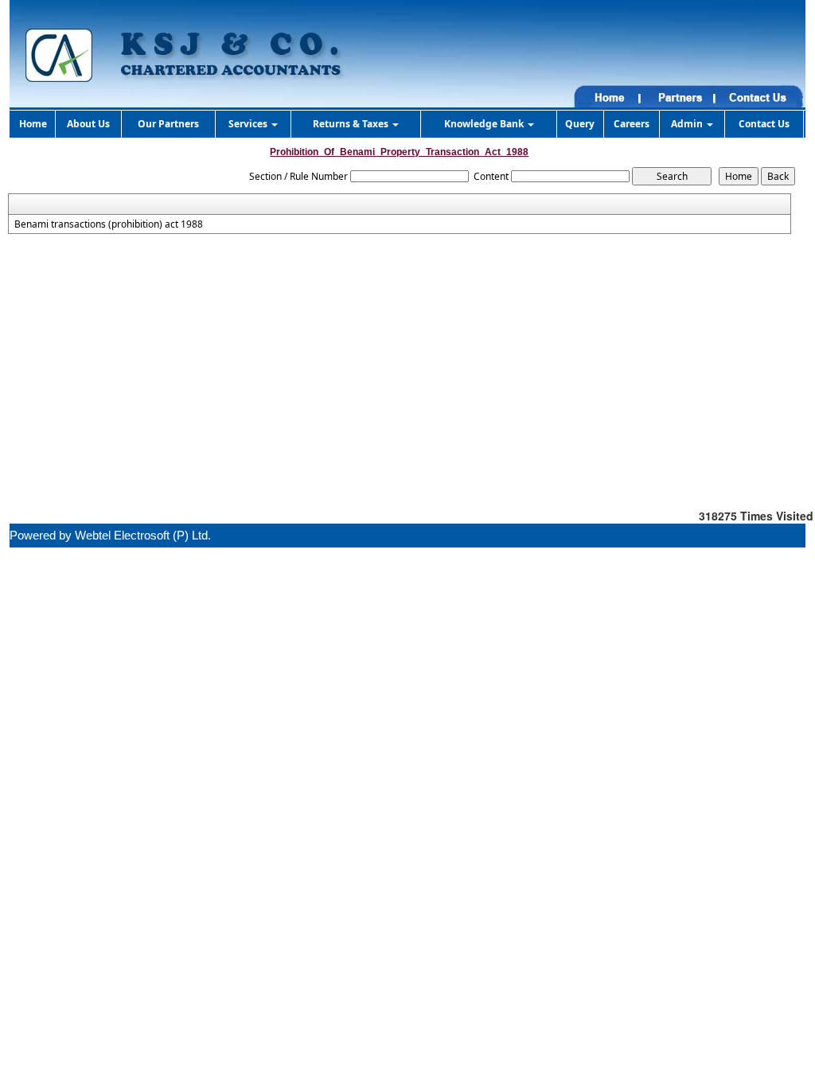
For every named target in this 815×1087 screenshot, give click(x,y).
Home (33, 124)
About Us (88, 124)
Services (249, 124)
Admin (688, 124)
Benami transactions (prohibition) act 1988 (108, 224)
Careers (631, 124)
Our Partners (168, 124)
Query (580, 124)
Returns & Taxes (352, 124)
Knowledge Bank (485, 124)
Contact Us (764, 124)
